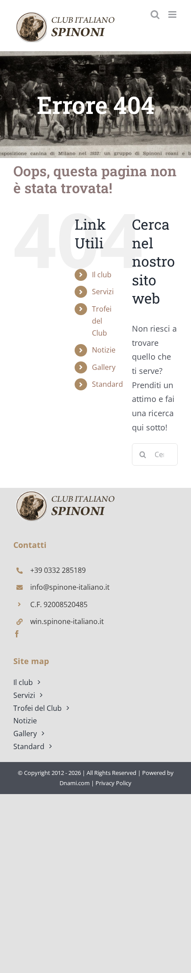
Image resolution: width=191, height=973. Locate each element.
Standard (107, 384)
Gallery (103, 367)
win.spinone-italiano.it (67, 621)
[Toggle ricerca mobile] (155, 14)
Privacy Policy (113, 783)
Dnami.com (75, 783)
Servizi (103, 291)
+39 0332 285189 (58, 570)
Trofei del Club (101, 321)
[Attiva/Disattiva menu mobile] (173, 14)
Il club (101, 275)
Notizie (103, 350)
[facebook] (16, 633)
